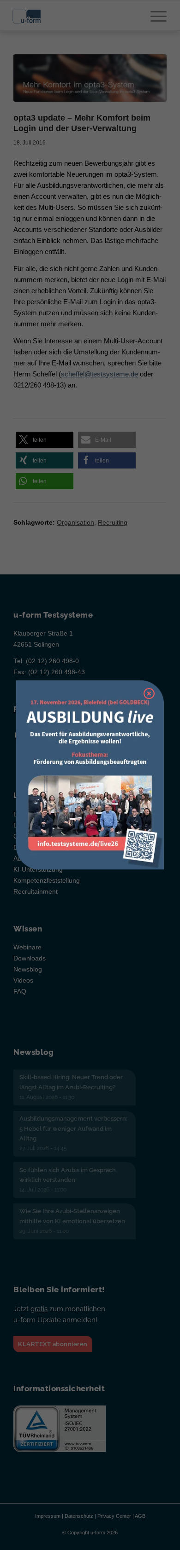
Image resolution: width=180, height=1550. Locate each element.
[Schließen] (149, 694)
